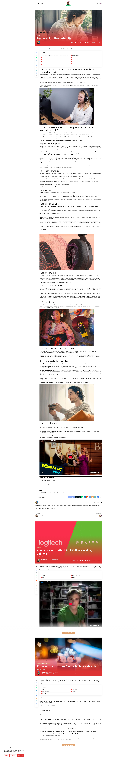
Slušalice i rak (44, 62)
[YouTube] (38, 3)
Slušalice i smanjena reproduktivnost (79, 61)
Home (38, 32)
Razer (43, 577)
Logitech (43, 575)
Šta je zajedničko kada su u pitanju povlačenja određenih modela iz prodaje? (55, 57)
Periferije (39, 35)
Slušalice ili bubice (75, 64)
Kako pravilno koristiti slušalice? (77, 62)
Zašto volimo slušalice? (46, 59)
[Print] (89, 43)
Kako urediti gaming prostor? (46, 484)
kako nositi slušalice (57, 492)
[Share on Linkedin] (80, 43)
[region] (14, 751)
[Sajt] (96, 502)
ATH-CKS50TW (44, 693)
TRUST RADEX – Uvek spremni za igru (48, 480)
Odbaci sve (13, 755)
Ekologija (73, 577)
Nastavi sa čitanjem (68, 632)
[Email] (85, 43)
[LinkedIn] (42, 3)
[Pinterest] (41, 3)
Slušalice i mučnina (75, 55)
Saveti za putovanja (45, 663)
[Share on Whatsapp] (79, 43)
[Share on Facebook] (75, 43)
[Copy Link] (87, 43)
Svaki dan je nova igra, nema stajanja (48, 487)
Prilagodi (6, 755)
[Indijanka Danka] (68, 3)
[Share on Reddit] (82, 43)
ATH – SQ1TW (74, 689)
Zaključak (74, 691)
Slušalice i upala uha (45, 64)
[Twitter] (37, 3)
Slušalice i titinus (75, 59)
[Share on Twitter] (77, 43)
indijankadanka (45, 559)
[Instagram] (40, 3)
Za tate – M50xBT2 (45, 691)
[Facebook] (36, 3)
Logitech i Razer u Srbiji (76, 575)
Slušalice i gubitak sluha (76, 57)
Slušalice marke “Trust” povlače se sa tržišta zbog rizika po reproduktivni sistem (55, 55)
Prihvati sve (20, 755)
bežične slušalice (47, 492)
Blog (41, 32)
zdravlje (62, 492)
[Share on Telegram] (84, 43)
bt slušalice (52, 492)
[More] (90, 43)
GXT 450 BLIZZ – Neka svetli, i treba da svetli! (50, 482)
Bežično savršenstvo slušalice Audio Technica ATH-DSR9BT (52, 485)
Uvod (43, 689)
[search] (95, 3)
